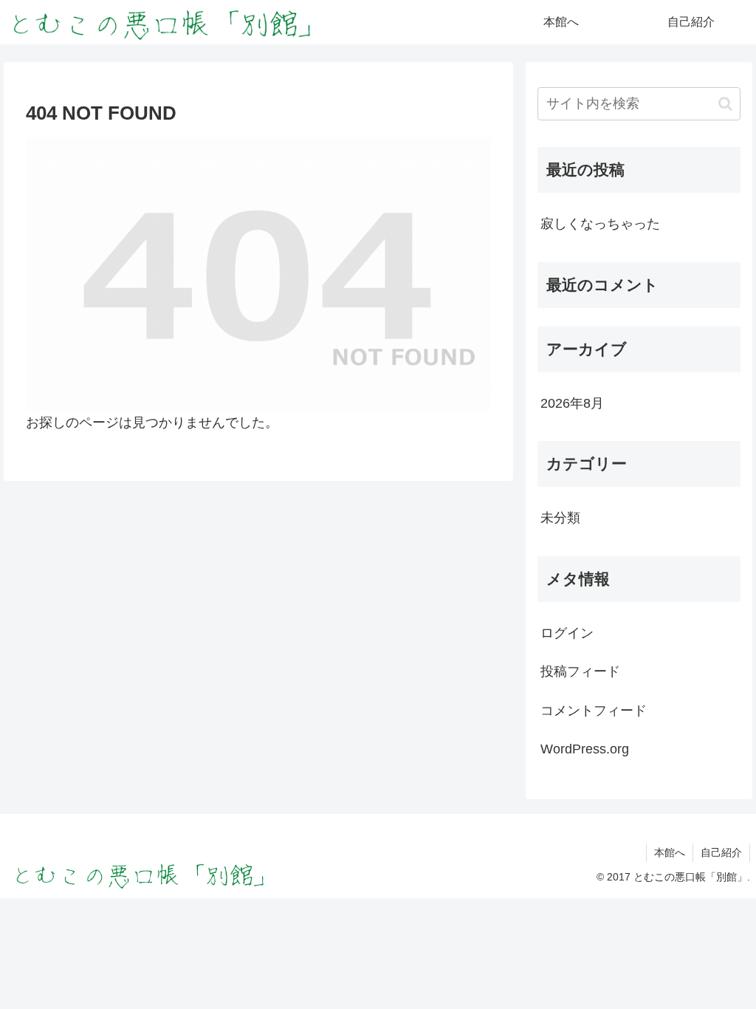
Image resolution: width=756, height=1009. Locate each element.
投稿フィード (580, 671)
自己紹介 (721, 852)
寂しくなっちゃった (600, 223)
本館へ (669, 852)
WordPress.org (584, 749)
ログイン (567, 633)
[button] (725, 103)
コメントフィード (593, 710)
